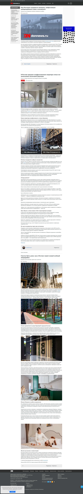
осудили (29, 111)
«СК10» (59, 290)
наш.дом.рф (45, 460)
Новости (35, 3)
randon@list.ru (28, 486)
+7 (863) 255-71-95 (13, 484)
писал (24, 162)
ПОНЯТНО (12, 491)
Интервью (43, 3)
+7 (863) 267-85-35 (29, 484)
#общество (23, 242)
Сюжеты (39, 3)
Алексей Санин (29, 247)
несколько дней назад (49, 41)
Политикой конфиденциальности (12, 490)
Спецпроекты (48, 3)
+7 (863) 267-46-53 (29, 485)
